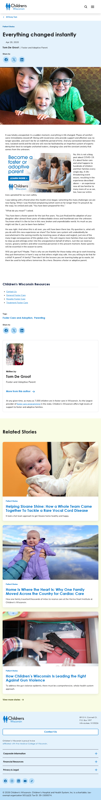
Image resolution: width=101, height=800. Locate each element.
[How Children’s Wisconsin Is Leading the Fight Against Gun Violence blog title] (50, 639)
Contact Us (11, 291)
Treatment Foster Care (17, 302)
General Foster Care (16, 295)
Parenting (39, 318)
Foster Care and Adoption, (18, 318)
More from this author (18, 391)
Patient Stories (9, 27)
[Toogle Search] (86, 7)
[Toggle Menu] (92, 7)
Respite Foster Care (15, 299)
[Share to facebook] (7, 59)
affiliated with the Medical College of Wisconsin (25, 743)
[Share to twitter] (14, 59)
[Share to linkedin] (22, 59)
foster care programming (28, 403)
